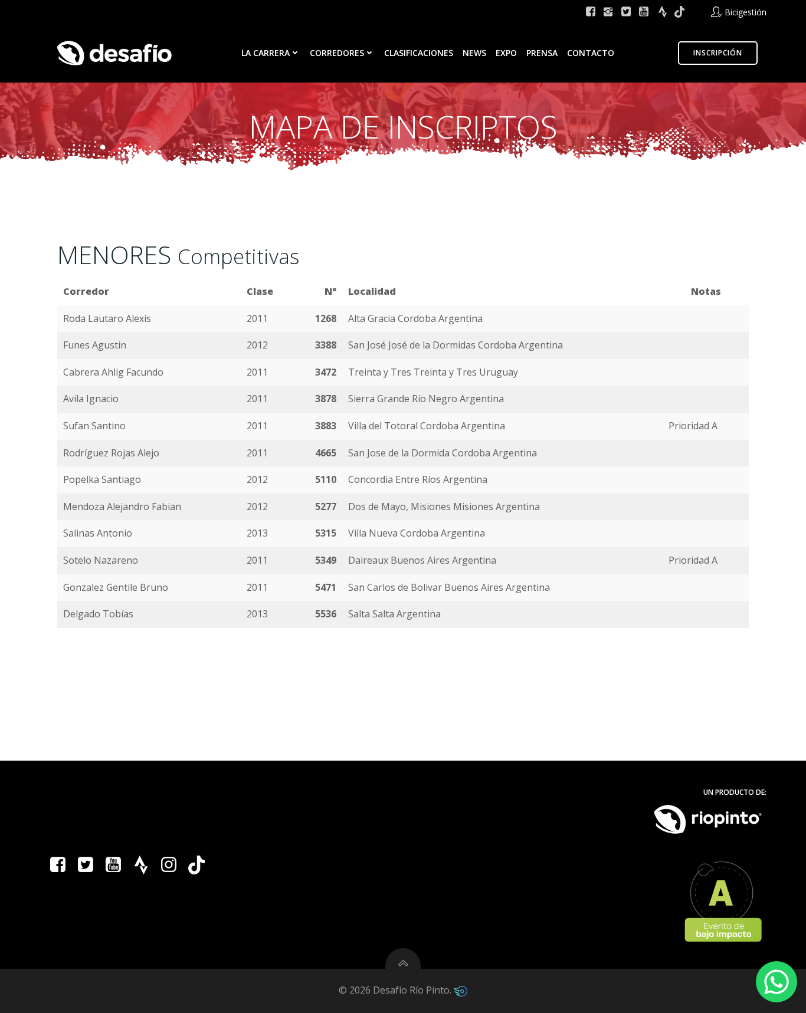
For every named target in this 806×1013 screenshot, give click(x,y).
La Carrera (265, 52)
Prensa (542, 52)
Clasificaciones (418, 52)
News (474, 52)
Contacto (590, 52)
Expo (506, 52)
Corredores (337, 52)
